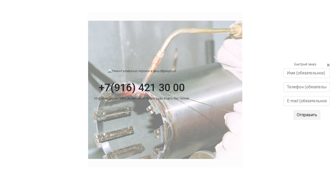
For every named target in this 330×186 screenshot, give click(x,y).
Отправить (307, 114)
